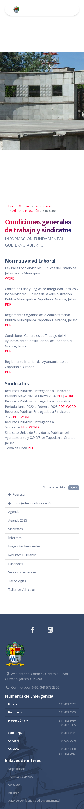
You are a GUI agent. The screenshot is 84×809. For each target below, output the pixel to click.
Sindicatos (15, 529)
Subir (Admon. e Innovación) (32, 503)
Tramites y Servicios (20, 776)
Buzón (12, 793)
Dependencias (43, 206)
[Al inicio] (17, 9)
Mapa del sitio (16, 769)
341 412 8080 (67, 720)
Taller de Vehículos (21, 589)
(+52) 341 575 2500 (45, 687)
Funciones (15, 564)
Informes (15, 537)
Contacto (14, 784)
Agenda (13, 511)
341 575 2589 (67, 741)
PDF (8, 304)
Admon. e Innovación (25, 211)
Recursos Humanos (22, 555)
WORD (9, 278)
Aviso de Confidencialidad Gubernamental (34, 800)
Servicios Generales (22, 572)
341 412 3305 (67, 712)
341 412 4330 (67, 749)
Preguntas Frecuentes (24, 546)
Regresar (19, 494)
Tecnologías (17, 581)
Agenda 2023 (17, 520)
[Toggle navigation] (65, 9)
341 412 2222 (67, 704)
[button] (34, 630)
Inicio (11, 206)
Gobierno (25, 206)
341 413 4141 (67, 733)
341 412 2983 (67, 754)
